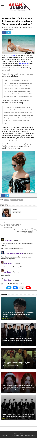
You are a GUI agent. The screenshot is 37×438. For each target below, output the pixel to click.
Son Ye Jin (14, 199)
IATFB (5, 27)
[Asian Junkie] (18, 6)
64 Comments (8, 29)
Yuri (21, 199)
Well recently (23, 63)
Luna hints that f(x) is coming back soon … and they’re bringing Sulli (12, 225)
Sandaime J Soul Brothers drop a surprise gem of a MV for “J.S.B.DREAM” (23, 231)
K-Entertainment (27, 27)
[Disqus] (18, 261)
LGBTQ (7, 199)
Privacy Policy (18, 433)
